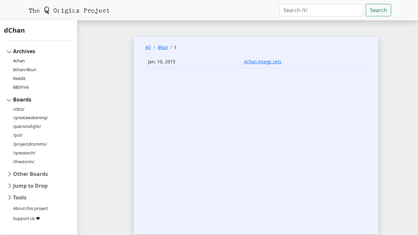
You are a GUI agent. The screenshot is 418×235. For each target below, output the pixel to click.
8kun (163, 47)
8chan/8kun (24, 69)
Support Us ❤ (26, 218)
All (148, 47)
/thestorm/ (24, 161)
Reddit (19, 78)
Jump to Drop (30, 185)
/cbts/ (18, 109)
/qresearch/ (24, 153)
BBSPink (21, 87)
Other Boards (30, 174)
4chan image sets (262, 61)
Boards (22, 99)
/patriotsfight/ (27, 126)
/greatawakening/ (30, 117)
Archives (24, 51)
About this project (30, 208)
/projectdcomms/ (30, 144)
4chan (19, 61)
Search (378, 10)
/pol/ (18, 135)
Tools (19, 197)
